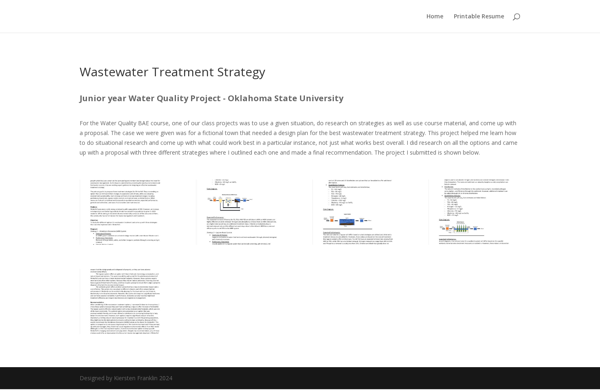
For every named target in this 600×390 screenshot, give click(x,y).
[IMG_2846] (125, 332)
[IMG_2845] (474, 242)
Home (435, 16)
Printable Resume (479, 16)
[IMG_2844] (358, 242)
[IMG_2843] (242, 242)
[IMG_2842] (125, 242)
